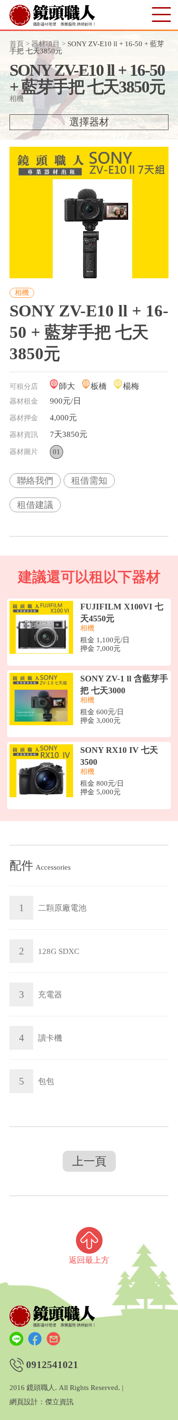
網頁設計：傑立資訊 (41, 1402)
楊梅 (131, 386)
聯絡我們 (35, 481)
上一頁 (89, 1161)
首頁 (16, 44)
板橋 (99, 386)
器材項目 (45, 44)
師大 (67, 386)
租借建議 (35, 505)
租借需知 (89, 481)
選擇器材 (89, 122)
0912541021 (52, 1365)
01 (56, 452)
